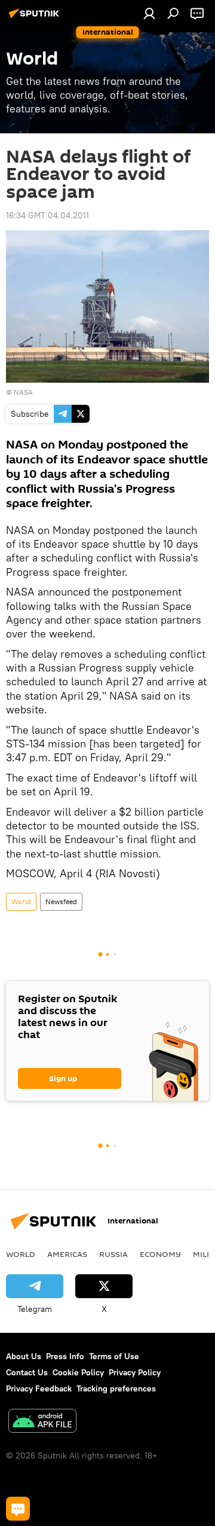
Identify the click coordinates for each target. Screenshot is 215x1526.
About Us (23, 1356)
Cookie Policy (78, 1372)
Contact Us (27, 1372)
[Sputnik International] (36, 18)
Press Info (65, 1356)
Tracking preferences (116, 1388)
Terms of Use (114, 1356)
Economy (160, 1254)
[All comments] (18, 1509)
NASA (23, 391)
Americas (67, 1254)
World (21, 901)
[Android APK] (42, 1422)
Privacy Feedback (39, 1388)
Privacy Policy (135, 1372)
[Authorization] (149, 13)
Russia (113, 1254)
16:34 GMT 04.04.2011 (47, 215)
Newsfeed (61, 901)
